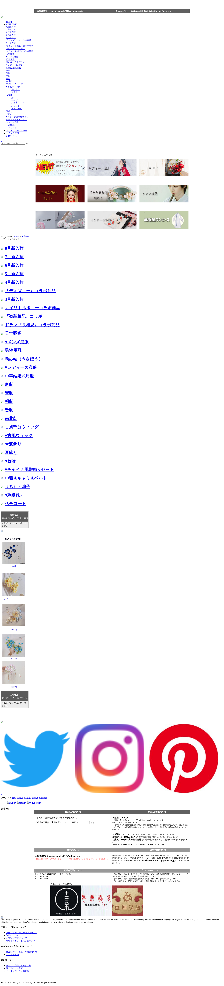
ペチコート (11, 128)
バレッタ (15, 106)
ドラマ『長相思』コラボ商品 (19, 51)
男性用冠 (10, 59)
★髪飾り (10, 95)
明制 (8, 76)
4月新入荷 (11, 38)
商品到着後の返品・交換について (21, 952)
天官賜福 (10, 54)
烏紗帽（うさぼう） (15, 62)
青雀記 (20, 798)
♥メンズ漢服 (12, 57)
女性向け (15, 92)
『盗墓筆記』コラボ (15, 48)
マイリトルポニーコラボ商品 (19, 46)
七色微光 (43, 798)
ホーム (16, 236)
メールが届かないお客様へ (18, 971)
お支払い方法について (16, 938)
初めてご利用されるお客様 (18, 965)
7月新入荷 (11, 29)
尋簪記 (35, 798)
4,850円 (13, 566)
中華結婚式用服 (13, 68)
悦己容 (27, 798)
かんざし (15, 100)
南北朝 (9, 81)
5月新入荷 (11, 35)
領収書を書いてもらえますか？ (20, 941)
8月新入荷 (11, 27)
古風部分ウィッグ (14, 84)
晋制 (8, 78)
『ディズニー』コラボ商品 (18, 40)
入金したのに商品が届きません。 (21, 933)
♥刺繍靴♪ (10, 125)
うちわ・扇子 (12, 122)
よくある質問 (12, 954)
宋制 (8, 73)
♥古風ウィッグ (13, 87)
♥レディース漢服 (14, 65)
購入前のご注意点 (14, 968)
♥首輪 (9, 114)
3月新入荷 (11, 43)
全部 (14, 798)
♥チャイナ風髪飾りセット (18, 117)
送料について (12, 935)
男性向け (15, 89)
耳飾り (9, 111)
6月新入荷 (11, 32)
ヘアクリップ (17, 103)
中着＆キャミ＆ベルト (16, 119)
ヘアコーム (16, 109)
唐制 (8, 70)
